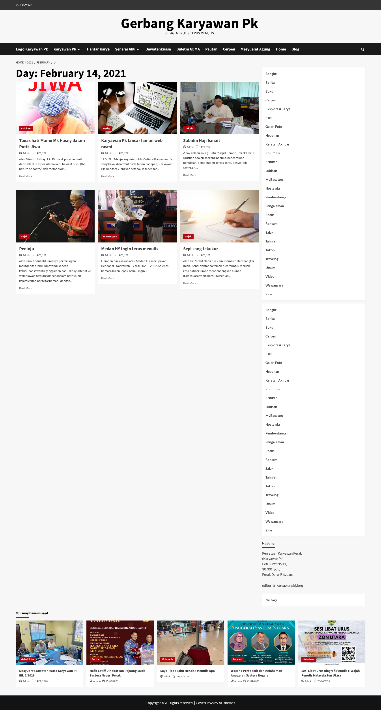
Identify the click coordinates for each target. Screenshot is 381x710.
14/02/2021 (41, 153)
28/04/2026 (324, 681)
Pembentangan (276, 197)
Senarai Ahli (125, 49)
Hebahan (272, 135)
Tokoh (189, 128)
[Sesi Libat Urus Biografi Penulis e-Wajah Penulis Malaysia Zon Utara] (331, 643)
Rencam (271, 223)
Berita (106, 128)
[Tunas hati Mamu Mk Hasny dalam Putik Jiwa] (55, 108)
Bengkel (271, 74)
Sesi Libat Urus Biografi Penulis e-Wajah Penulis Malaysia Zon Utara (330, 673)
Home (281, 49)
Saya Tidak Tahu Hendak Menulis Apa (187, 671)
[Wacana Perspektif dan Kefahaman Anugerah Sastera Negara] (261, 643)
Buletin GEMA (188, 49)
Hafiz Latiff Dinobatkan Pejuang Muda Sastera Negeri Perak (118, 673)
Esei (268, 118)
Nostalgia (272, 188)
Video (270, 276)
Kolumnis (272, 153)
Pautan (211, 49)
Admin (26, 153)
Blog (295, 49)
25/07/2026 (112, 681)
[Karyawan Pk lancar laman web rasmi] (137, 108)
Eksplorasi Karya (277, 109)
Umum (270, 268)
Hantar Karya (98, 49)
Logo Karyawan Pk (32, 49)
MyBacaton (274, 179)
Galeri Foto (273, 127)
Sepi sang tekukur (200, 249)
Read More (25, 176)
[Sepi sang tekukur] (219, 216)
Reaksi (270, 215)
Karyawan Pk (65, 49)
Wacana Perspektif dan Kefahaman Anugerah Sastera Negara (256, 673)
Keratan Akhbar (277, 144)
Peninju (26, 249)
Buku (269, 91)
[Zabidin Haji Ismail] (219, 108)
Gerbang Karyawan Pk (189, 23)
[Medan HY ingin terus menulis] (137, 216)
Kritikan (26, 128)
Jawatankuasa (158, 49)
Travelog (271, 259)
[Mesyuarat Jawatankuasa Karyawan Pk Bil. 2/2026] (49, 643)
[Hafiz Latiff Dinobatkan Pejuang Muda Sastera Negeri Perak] (120, 643)
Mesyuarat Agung (255, 49)
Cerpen (229, 49)
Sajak (24, 237)
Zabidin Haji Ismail (201, 141)
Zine (268, 294)
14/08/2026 (41, 681)
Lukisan (271, 171)
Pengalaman (274, 206)
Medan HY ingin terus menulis (129, 249)
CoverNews (205, 703)
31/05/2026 (182, 676)
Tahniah (271, 241)
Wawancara (110, 237)
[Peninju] (55, 216)
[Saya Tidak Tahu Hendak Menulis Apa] (190, 643)
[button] (362, 49)
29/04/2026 (253, 681)
